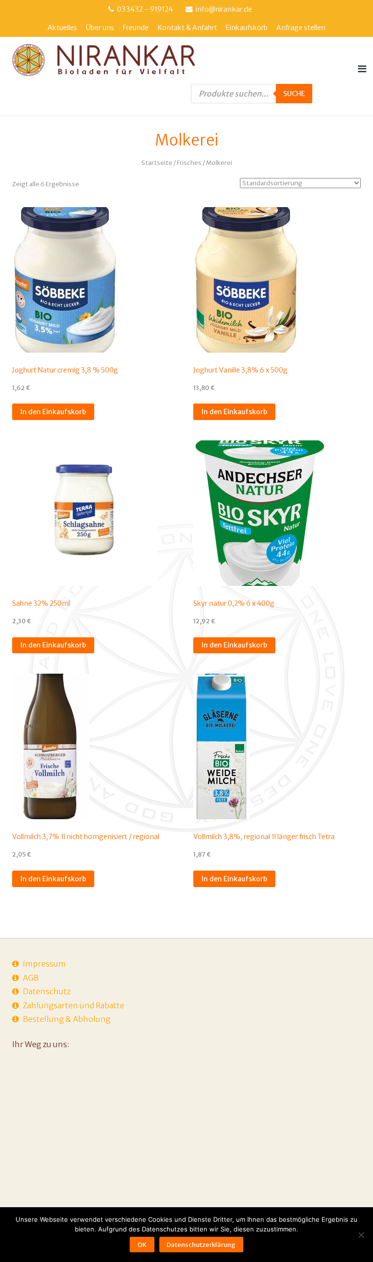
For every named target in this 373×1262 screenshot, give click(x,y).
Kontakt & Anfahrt (187, 27)
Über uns (100, 27)
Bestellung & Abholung (67, 1019)
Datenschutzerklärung (201, 1245)
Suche (294, 93)
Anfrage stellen (300, 27)
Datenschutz (47, 991)
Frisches (189, 163)
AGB (31, 978)
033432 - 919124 (145, 9)
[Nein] (361, 1235)
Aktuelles (62, 27)
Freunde (136, 27)
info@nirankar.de (224, 9)
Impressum (44, 964)
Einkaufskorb (247, 27)
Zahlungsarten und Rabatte (73, 1005)
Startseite (156, 163)
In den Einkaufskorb (53, 411)
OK (142, 1245)
